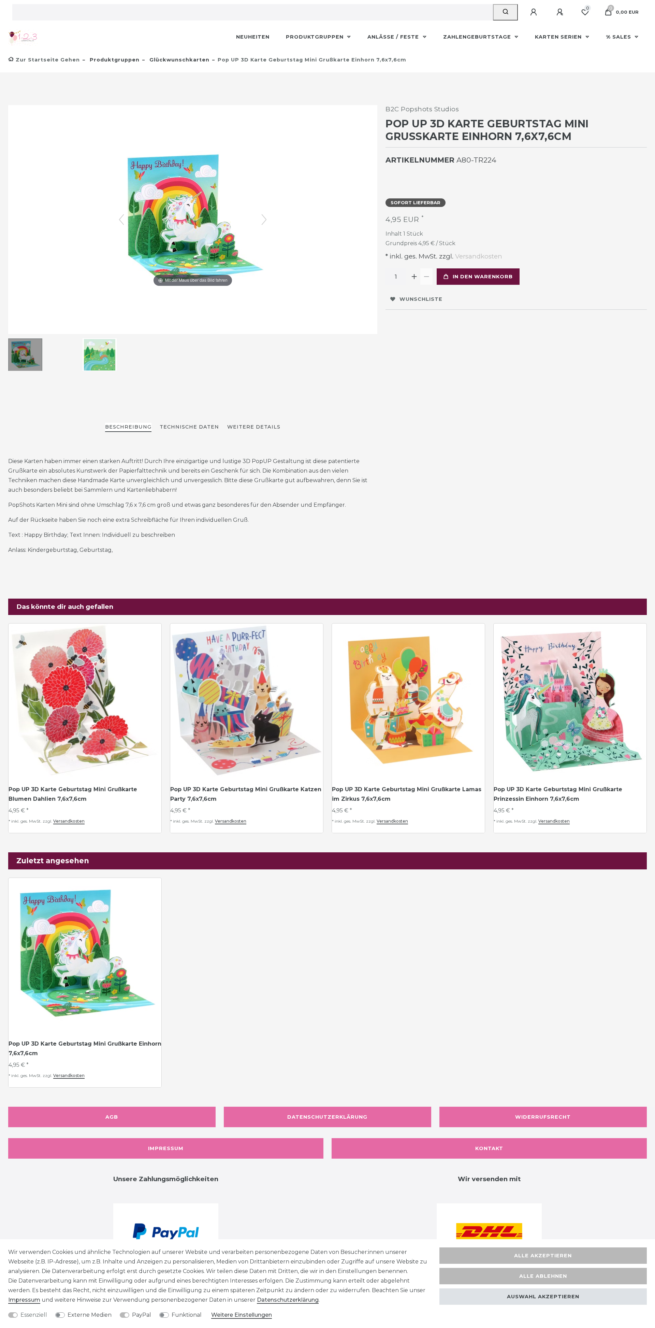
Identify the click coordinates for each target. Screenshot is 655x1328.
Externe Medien (90, 1315)
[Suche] (505, 12)
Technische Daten (189, 427)
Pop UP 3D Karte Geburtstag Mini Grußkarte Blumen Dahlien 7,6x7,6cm (73, 794)
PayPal (141, 1315)
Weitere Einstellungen (241, 1315)
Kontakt (489, 1148)
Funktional (187, 1315)
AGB (111, 1117)
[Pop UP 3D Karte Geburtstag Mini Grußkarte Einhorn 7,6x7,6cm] (25, 355)
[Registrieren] (560, 12)
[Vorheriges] (121, 219)
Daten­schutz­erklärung (288, 1300)
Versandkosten (477, 256)
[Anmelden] (534, 12)
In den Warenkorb (483, 277)
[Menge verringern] (426, 276)
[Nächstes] (264, 219)
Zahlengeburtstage (478, 37)
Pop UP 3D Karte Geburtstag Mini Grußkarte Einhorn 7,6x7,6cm (85, 1048)
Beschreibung (128, 427)
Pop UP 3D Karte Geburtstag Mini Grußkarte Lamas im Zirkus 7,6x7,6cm (406, 794)
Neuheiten (253, 37)
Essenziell (33, 1315)
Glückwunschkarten (178, 60)
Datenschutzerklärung (327, 1117)
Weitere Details (253, 427)
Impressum (166, 1148)
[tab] (128, 427)
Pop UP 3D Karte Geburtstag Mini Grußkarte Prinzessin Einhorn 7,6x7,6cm (558, 794)
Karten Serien (559, 37)
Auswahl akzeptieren (543, 1297)
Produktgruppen (315, 37)
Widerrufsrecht (543, 1117)
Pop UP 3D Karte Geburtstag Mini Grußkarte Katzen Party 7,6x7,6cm (245, 794)
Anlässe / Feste (394, 37)
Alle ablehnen (543, 1276)
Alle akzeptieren (543, 1256)
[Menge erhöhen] (414, 276)
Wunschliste (420, 299)
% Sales (619, 37)
